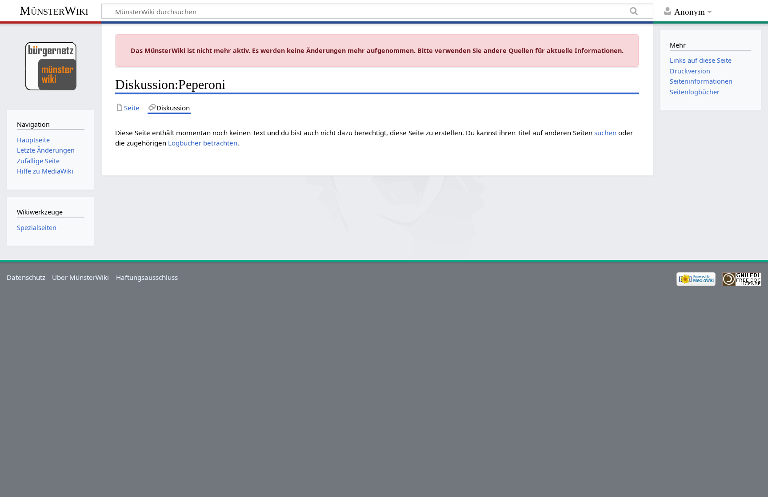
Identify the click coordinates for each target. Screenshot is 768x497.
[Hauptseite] (50, 65)
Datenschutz (26, 277)
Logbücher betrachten (202, 142)
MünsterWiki (54, 10)
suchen (605, 132)
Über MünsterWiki (80, 277)
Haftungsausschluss (147, 277)
